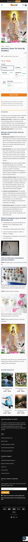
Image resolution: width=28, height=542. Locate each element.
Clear (25, 53)
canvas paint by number (20, 262)
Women (7, 46)
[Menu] (2, 5)
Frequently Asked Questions (8, 460)
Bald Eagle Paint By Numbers (7, 389)
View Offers (18, 1)
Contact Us (3, 467)
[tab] (14, 111)
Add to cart (14, 95)
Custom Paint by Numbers (7, 447)
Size (2, 56)
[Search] (23, 5)
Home (2, 46)
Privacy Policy (4, 470)
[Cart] (26, 5)
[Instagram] (14, 517)
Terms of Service (5, 473)
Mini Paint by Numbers (7, 451)
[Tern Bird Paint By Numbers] (7, 401)
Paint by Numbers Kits (6, 438)
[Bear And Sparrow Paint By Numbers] (21, 401)
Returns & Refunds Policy (7, 463)
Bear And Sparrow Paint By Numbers (21, 411)
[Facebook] (11, 517)
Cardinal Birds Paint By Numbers (20, 389)
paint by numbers (7, 260)
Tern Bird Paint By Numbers (7, 411)
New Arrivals (4, 441)
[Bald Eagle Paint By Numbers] (7, 379)
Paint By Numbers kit (14, 167)
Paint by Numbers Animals (7, 444)
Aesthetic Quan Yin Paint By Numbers (13, 219)
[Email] (16, 517)
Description (4, 112)
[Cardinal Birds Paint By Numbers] (21, 379)
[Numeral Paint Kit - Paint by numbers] (14, 5)
